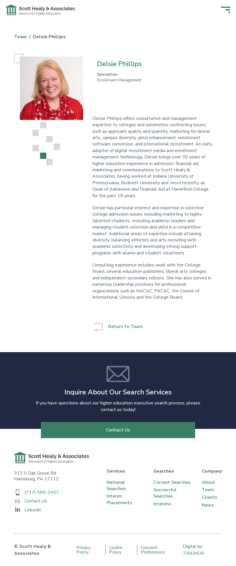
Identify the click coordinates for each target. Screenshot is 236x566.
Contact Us (118, 430)
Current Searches (172, 482)
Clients (209, 497)
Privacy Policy (83, 549)
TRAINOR (193, 553)
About (208, 482)
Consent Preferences (153, 549)
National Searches (116, 485)
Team (208, 490)
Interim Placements (119, 499)
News (208, 505)
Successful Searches (164, 493)
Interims (162, 504)
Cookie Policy (116, 549)
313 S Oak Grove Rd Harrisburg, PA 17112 (36, 476)
